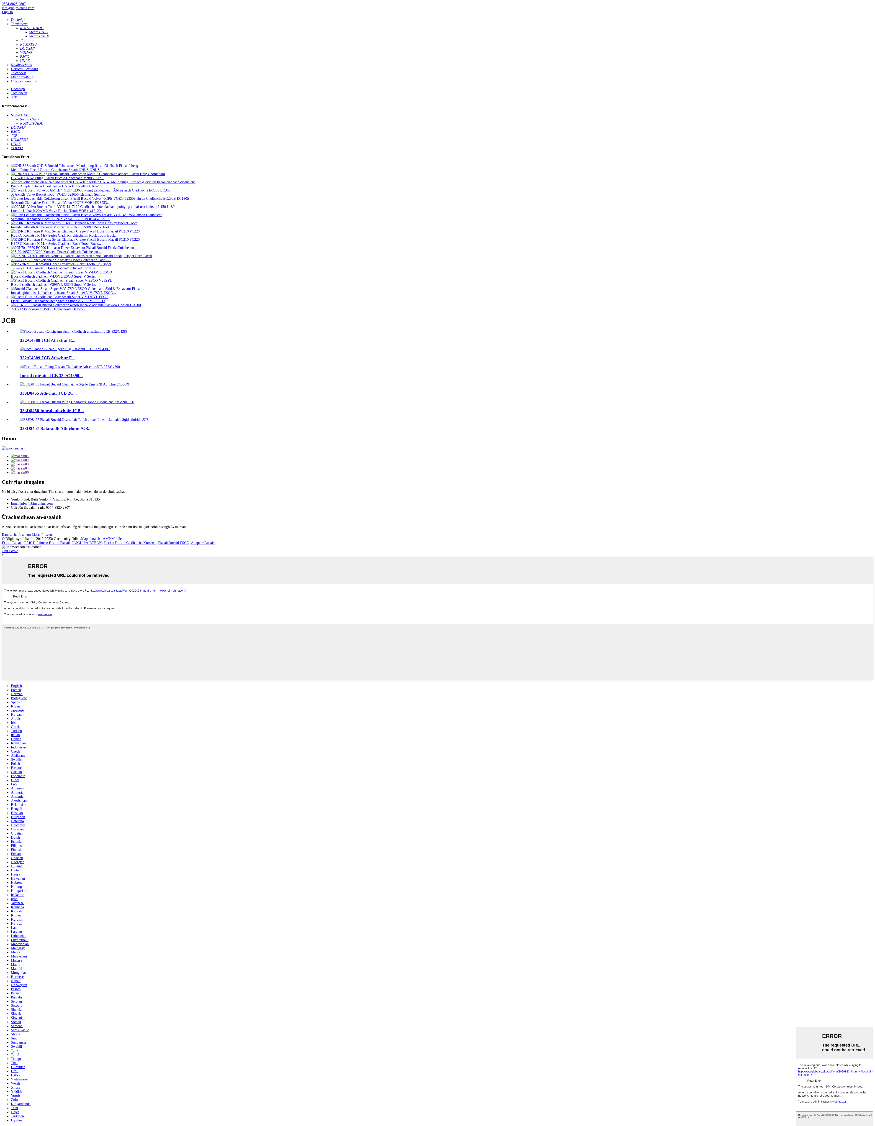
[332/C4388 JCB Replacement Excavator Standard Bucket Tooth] (74, 331)
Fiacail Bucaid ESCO (173, 543)
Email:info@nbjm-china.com (32, 503)
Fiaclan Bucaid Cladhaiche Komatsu (130, 543)
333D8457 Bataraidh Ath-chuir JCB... (56, 428)
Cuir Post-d (10, 551)
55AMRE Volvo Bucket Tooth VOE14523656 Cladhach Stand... (58, 194)
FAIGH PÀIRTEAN (87, 543)
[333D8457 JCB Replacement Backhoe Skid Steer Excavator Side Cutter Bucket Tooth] (84, 419)
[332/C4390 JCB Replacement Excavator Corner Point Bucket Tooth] (70, 367)
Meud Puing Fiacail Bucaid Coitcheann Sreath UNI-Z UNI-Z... (56, 170)
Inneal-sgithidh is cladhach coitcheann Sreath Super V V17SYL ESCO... (63, 293)
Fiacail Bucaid (12, 543)
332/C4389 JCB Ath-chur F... (47, 357)
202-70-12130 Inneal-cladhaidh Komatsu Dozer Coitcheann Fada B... (61, 260)
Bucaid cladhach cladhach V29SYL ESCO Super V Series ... (55, 284)
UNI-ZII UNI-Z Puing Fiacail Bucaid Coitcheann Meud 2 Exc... (57, 178)
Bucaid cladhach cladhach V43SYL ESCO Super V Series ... (55, 276)
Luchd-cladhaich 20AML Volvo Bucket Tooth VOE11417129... (57, 211)
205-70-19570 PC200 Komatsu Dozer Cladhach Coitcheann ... (56, 252)
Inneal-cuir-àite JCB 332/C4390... (51, 375)
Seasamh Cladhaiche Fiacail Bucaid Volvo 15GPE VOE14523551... (60, 219)
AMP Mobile (112, 539)
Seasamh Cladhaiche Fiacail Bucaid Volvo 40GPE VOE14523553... (60, 202)
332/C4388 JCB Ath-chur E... (47, 340)
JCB (14, 97)
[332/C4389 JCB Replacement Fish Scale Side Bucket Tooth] (65, 349)
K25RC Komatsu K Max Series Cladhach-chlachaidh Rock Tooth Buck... (64, 235)
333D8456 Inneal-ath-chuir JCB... (52, 410)
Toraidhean (19, 93)
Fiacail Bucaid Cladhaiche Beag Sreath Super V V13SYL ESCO (58, 301)
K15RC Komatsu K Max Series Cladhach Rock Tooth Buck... (56, 243)
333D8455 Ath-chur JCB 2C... (48, 393)
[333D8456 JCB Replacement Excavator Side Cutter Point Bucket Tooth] (77, 402)
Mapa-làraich (90, 539)
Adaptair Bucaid (203, 543)
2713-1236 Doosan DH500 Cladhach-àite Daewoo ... (49, 309)
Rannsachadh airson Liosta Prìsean (27, 534)
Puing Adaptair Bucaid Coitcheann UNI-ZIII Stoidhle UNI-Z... (56, 186)
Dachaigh (18, 89)
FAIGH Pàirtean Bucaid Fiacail (47, 543)
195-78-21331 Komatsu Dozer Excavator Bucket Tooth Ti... (54, 268)
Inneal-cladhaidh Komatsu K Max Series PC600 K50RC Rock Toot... (61, 227)
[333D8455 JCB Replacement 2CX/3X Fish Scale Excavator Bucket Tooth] (74, 384)
